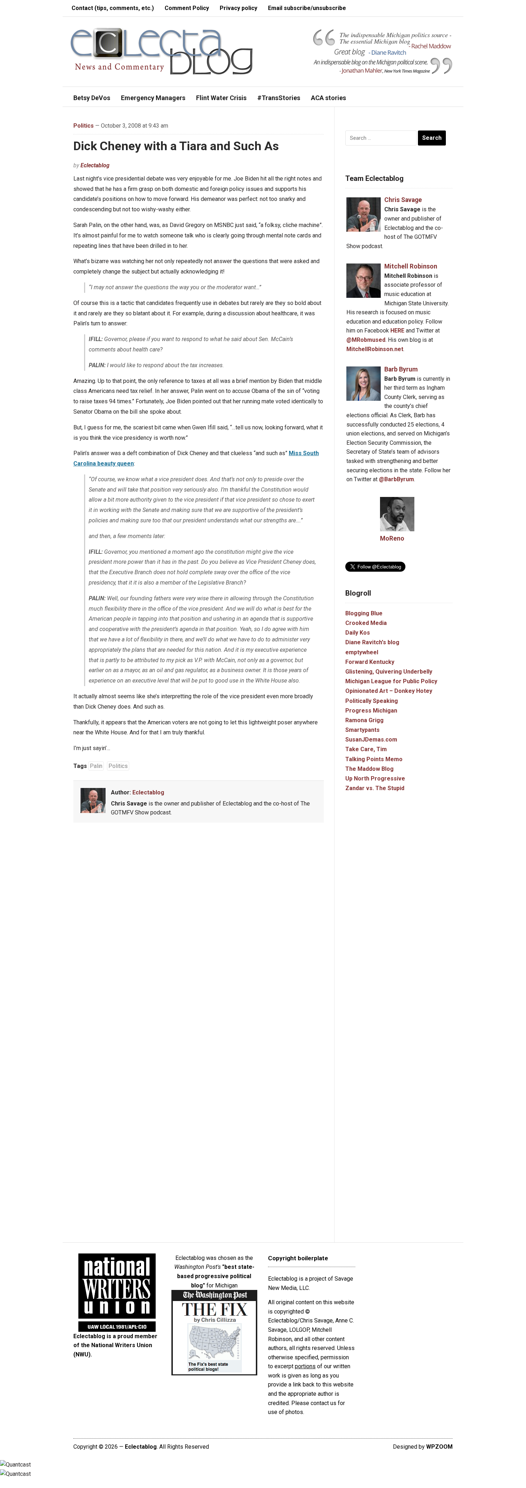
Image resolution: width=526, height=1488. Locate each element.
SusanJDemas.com (371, 739)
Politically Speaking (371, 701)
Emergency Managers (153, 98)
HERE (397, 330)
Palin (96, 766)
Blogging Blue (364, 613)
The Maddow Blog (369, 768)
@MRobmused (365, 339)
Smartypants (362, 729)
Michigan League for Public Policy (391, 681)
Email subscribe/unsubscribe (307, 8)
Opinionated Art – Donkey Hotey (388, 691)
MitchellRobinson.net (374, 349)
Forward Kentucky (369, 662)
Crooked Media (366, 623)
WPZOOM (439, 1446)
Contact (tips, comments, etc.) (113, 8)
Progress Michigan (371, 710)
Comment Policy (187, 8)
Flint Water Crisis (221, 98)
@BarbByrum (396, 479)
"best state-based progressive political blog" (215, 1276)
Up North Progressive (375, 778)
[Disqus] (198, 933)
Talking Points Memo (374, 759)
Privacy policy (238, 8)
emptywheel (361, 652)
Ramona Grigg (364, 720)
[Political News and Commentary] (161, 51)
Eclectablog (95, 165)
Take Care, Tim (366, 749)
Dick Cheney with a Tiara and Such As (176, 146)
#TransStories (278, 98)
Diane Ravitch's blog (372, 642)
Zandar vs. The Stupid (374, 788)
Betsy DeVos (91, 98)
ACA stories (328, 98)
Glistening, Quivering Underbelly (388, 671)
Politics (83, 125)
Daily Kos (357, 632)
